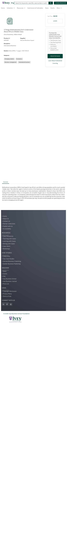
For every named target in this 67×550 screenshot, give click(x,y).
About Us (6, 219)
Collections (6, 256)
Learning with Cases (9, 241)
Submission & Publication (35, 8)
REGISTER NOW (55, 56)
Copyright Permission (9, 291)
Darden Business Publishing (12, 264)
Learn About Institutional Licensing (55, 62)
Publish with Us (8, 226)
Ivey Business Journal (10, 281)
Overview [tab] (5, 182)
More (58, 8)
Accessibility (7, 229)
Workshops (6, 249)
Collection (10, 8)
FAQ (4, 276)
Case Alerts (6, 246)
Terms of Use (7, 296)
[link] (9, 59)
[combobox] (30, 3)
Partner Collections (9, 224)
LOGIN (55, 21)
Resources (20, 8)
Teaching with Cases (9, 239)
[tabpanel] (33, 194)
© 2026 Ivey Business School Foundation (16, 314)
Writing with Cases (9, 244)
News (47, 8)
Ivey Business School (9, 279)
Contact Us (6, 221)
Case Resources (8, 236)
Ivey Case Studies (8, 259)
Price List (6, 284)
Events (53, 8)
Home (3, 8)
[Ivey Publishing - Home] (12, 3)
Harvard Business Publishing (12, 261)
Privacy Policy (7, 294)
